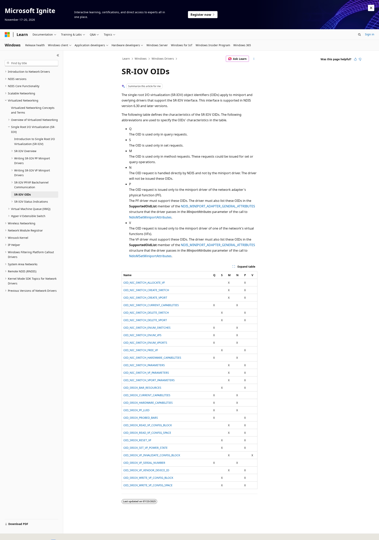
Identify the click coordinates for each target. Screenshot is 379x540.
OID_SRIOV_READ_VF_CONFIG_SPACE (147, 433)
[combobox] (31, 63)
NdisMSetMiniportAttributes (150, 217)
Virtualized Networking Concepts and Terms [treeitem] (32, 110)
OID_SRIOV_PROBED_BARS (140, 418)
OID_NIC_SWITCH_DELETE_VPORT (145, 320)
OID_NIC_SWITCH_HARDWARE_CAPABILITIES (152, 357)
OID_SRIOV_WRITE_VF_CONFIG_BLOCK (148, 478)
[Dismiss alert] (371, 8)
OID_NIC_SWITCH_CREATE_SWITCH (146, 290)
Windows (141, 58)
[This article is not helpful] (360, 59)
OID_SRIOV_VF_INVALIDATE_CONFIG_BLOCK (151, 455)
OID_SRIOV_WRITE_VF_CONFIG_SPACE (148, 485)
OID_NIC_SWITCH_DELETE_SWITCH (146, 312)
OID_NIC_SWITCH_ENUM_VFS (142, 335)
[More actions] (253, 59)
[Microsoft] (7, 34)
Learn (126, 58)
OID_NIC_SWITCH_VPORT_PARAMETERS (149, 380)
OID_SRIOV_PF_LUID (136, 410)
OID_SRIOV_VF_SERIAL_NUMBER (144, 463)
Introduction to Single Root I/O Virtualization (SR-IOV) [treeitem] (34, 141)
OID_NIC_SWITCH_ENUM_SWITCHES (147, 327)
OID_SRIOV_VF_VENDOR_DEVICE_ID (146, 470)
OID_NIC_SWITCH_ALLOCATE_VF (144, 282)
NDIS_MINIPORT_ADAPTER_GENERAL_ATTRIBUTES (218, 206)
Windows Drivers (163, 58)
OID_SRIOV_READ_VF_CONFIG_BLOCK (147, 425)
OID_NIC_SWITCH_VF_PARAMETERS (146, 372)
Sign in (369, 34)
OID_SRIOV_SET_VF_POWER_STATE (145, 448)
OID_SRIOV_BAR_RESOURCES (142, 387)
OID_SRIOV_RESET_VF (137, 440)
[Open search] (359, 34)
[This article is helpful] (355, 59)
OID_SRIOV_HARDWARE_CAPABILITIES (148, 403)
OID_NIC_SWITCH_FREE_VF (140, 350)
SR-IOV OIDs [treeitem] (22, 194)
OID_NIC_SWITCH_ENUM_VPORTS (145, 342)
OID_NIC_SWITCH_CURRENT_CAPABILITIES (151, 305)
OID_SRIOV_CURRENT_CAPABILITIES (146, 395)
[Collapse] (57, 55)
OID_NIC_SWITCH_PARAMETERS (144, 365)
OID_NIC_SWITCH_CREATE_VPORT (145, 297)
